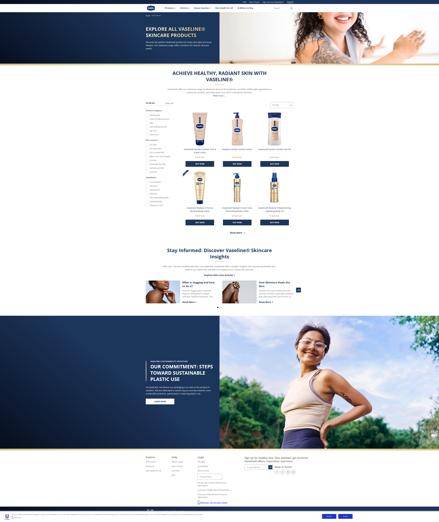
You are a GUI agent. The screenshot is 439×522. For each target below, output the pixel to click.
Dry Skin (153, 144)
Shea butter (155, 190)
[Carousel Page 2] (221, 307)
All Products (151, 462)
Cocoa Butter (155, 182)
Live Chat (175, 470)
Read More (199, 302)
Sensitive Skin (155, 148)
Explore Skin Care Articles (218, 275)
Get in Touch (254, 2)
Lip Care (153, 130)
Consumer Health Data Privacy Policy (213, 490)
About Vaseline (201, 8)
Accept (345, 516)
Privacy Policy (205, 477)
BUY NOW (199, 164)
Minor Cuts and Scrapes (160, 156)
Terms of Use (203, 470)
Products (169, 8)
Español (290, 2)
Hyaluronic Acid (156, 205)
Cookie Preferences (188, 514)
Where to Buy (246, 8)
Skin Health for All (224, 8)
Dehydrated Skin (157, 168)
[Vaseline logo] (151, 8)
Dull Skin (153, 172)
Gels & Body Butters (158, 127)
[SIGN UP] (270, 467)
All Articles (150, 466)
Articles (184, 8)
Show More (236, 232)
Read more (218, 95)
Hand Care (154, 134)
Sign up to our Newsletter (273, 2)
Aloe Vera (154, 186)
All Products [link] (156, 15)
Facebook (277, 472)
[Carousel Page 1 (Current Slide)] (217, 307)
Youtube (293, 472)
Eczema (153, 160)
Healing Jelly (155, 115)
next (298, 290)
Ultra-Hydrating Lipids (159, 197)
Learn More (164, 402)
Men (151, 123)
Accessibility (203, 466)
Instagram (288, 472)
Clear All (169, 103)
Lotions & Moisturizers (159, 119)
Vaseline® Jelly (156, 201)
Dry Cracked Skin (157, 152)
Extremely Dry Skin (158, 164)
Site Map (201, 462)
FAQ (244, 2)
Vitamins (153, 193)
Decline (329, 516)
